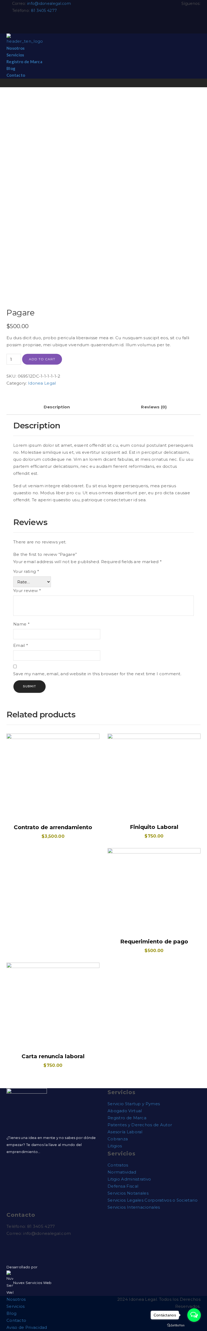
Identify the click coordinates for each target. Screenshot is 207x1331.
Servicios (15, 54)
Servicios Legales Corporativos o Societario (153, 1200)
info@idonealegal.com (49, 3)
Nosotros (15, 48)
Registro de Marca (24, 61)
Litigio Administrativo (129, 1179)
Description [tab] (57, 406)
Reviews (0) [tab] (154, 406)
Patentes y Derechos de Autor (140, 1124)
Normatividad (122, 1172)
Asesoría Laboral (125, 1131)
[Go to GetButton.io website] (175, 1325)
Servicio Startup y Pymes (134, 1103)
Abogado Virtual (125, 1110)
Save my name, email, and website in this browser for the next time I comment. (97, 673)
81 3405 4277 (44, 10)
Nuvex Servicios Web (32, 1282)
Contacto (15, 75)
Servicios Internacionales (134, 1207)
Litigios (115, 1145)
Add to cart (42, 359)
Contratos (118, 1165)
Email (20, 645)
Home (12, 81)
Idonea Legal (36, 81)
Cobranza (118, 1138)
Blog (10, 68)
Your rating (26, 571)
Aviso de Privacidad (26, 1327)
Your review (27, 590)
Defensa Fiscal (123, 1186)
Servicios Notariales (128, 1193)
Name (21, 624)
